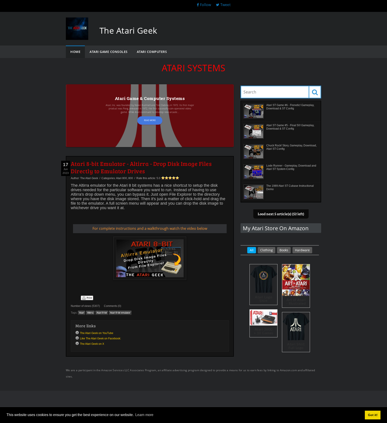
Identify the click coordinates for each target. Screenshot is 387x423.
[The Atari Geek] (77, 22)
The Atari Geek (89, 178)
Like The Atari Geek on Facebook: (100, 338)
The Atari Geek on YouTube (96, 333)
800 (130, 178)
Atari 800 (121, 178)
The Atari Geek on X (92, 343)
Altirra (90, 312)
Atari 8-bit (102, 312)
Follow (205, 4)
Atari (81, 312)
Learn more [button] (144, 415)
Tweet (225, 4)
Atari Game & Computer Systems (150, 98)
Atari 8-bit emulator (120, 312)
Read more (150, 120)
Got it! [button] (373, 415)
